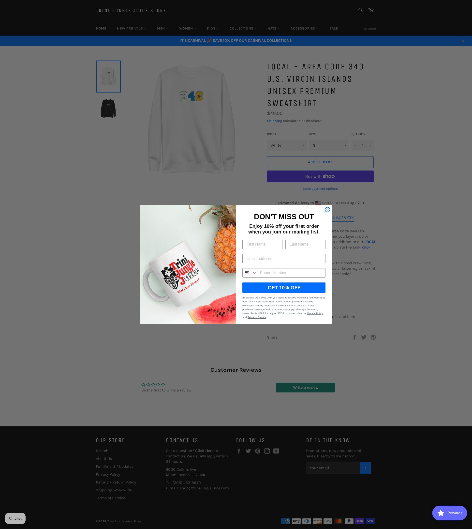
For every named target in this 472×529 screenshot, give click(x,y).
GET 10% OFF (284, 287)
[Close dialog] (327, 209)
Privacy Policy (315, 313)
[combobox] (250, 272)
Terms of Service (257, 317)
